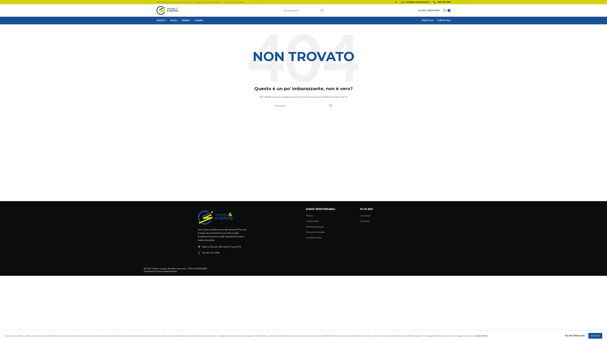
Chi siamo (364, 221)
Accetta (595, 336)
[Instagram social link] (396, 2)
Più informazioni (575, 335)
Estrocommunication (167, 271)
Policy (485, 335)
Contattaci (365, 215)
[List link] (222, 252)
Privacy (309, 215)
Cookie (478, 335)
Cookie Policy (312, 221)
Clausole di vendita (315, 232)
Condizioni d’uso (314, 237)
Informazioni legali (315, 226)
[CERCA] (322, 10)
